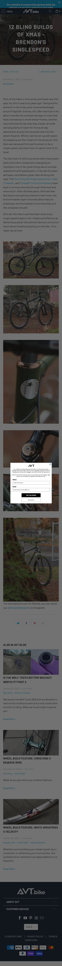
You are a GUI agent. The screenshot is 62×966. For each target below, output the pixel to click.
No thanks (31, 500)
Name (14, 480)
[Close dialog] (50, 464)
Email (14, 486)
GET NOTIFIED (31, 495)
